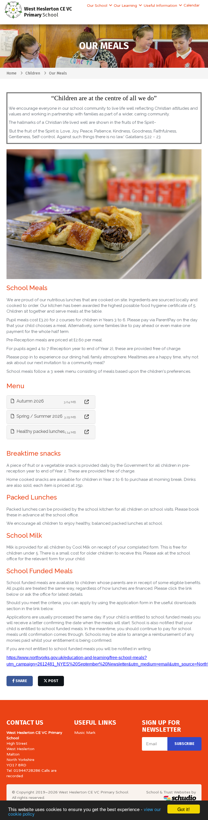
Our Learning (126, 5)
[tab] (51, 402)
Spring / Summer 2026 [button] (39, 416)
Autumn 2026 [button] (29, 401)
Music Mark (84, 732)
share (21, 681)
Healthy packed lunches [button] (40, 431)
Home (11, 73)
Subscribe (184, 743)
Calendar (192, 5)
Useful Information (161, 5)
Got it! (183, 809)
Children (32, 73)
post (52, 681)
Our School (97, 5)
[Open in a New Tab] (86, 402)
